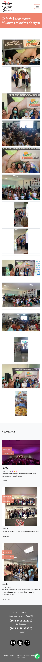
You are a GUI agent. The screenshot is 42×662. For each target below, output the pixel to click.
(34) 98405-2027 (20, 620)
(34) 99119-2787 (20, 628)
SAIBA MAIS (6, 481)
